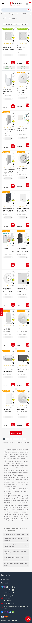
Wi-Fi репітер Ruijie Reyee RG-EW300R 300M (7, 91)
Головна (3, 14)
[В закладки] (13, 29)
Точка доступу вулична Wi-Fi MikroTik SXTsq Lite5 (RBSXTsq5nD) (9, 171)
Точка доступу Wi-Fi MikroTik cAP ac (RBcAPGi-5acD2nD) (8, 289)
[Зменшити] (4, 55)
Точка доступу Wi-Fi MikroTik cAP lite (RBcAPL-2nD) (22, 90)
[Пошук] (28, 10)
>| (24, 439)
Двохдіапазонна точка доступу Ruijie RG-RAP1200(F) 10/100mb (23, 210)
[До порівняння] (13, 32)
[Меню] (3, 4)
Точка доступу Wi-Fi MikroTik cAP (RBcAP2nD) (22, 170)
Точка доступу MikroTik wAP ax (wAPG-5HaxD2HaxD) (8, 329)
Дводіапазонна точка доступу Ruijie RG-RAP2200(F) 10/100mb (8, 47)
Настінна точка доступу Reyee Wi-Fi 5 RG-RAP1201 (22, 289)
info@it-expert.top (9, 603)
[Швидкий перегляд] (13, 36)
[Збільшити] (12, 55)
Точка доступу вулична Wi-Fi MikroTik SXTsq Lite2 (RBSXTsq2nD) (9, 131)
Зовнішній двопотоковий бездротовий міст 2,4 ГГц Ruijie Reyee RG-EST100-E (8, 252)
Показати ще (16, 433)
